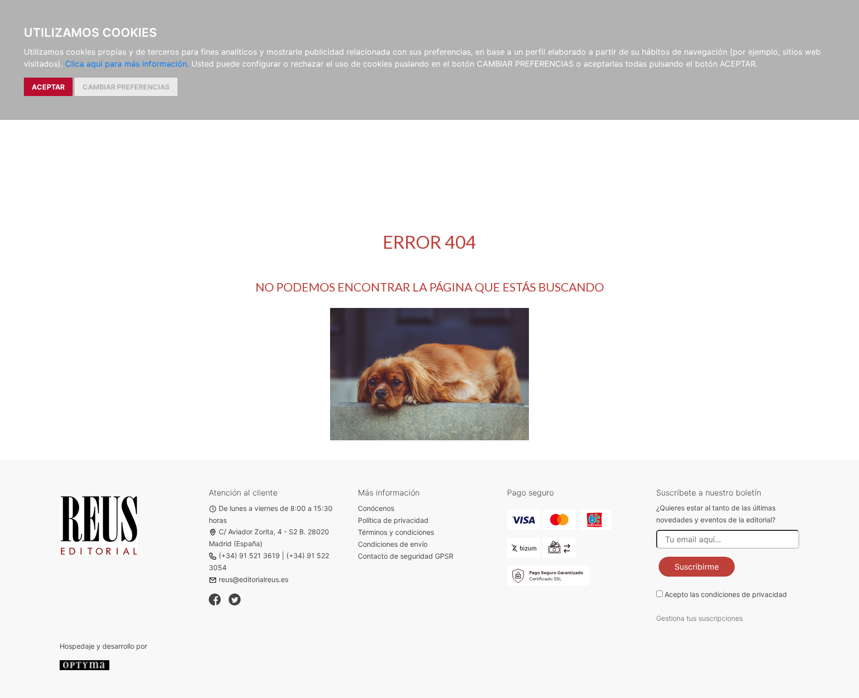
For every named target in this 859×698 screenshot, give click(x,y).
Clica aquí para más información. (127, 64)
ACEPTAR (48, 87)
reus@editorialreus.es (253, 579)
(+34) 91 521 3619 (249, 555)
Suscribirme (697, 567)
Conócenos (376, 508)
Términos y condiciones (396, 532)
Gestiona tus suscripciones (699, 618)
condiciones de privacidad (744, 594)
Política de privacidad (393, 520)
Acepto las (726, 594)
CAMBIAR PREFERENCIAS (126, 87)
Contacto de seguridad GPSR (405, 556)
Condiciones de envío (393, 544)
